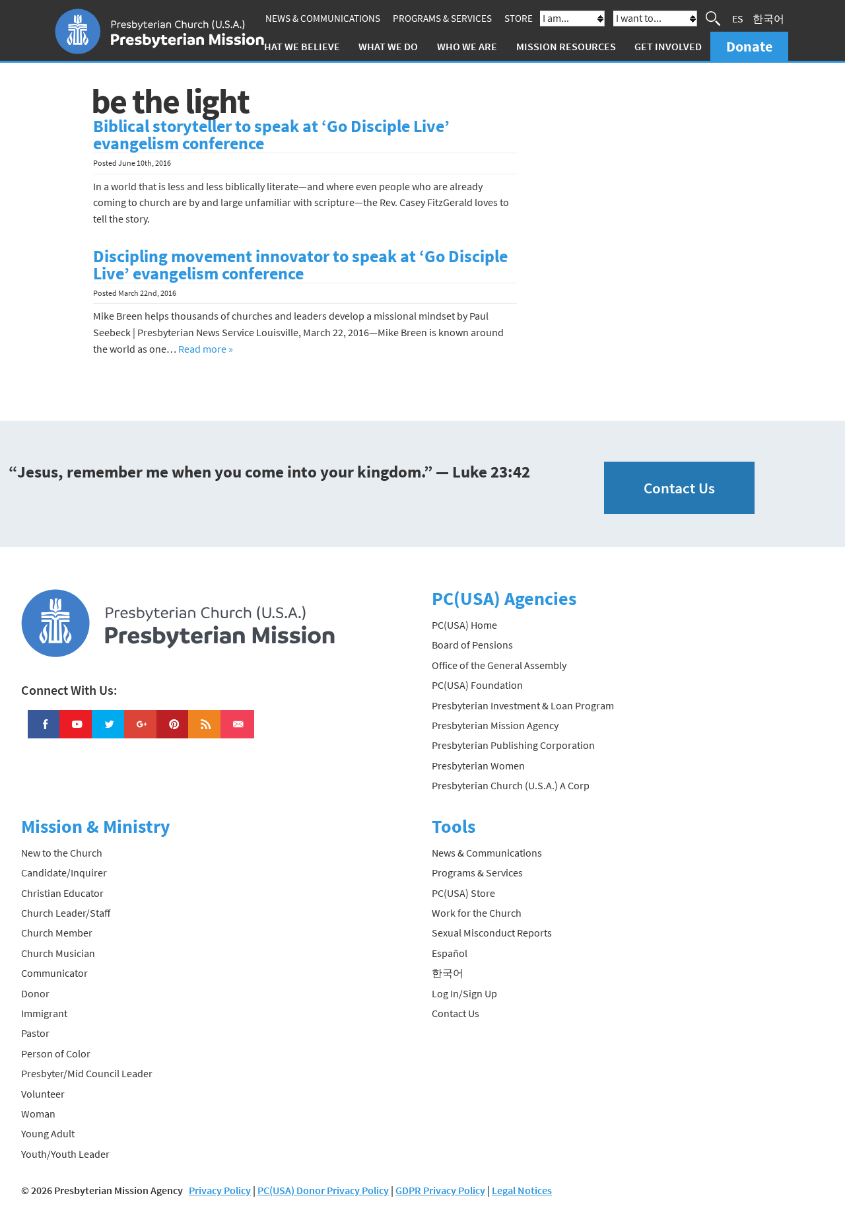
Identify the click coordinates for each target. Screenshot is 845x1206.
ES (737, 18)
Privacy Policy (220, 1190)
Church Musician (58, 953)
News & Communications (322, 18)
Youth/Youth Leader (65, 1153)
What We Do (388, 46)
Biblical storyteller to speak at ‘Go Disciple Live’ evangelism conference (271, 135)
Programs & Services (442, 18)
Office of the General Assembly (499, 665)
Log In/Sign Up (464, 993)
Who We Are (467, 46)
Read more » (205, 348)
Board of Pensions (472, 644)
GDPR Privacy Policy (440, 1190)
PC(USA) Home (464, 624)
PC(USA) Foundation (477, 685)
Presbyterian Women (478, 765)
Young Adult (48, 1133)
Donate (749, 46)
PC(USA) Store (463, 893)
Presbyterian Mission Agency (495, 725)
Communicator (54, 972)
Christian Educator (62, 893)
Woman (38, 1113)
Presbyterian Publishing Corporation (513, 745)
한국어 (768, 18)
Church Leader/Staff (65, 912)
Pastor (35, 1033)
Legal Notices (522, 1190)
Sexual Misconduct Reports (492, 932)
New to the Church (61, 852)
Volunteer (43, 1093)
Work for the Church (477, 912)
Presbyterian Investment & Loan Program (523, 705)
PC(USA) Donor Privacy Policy (323, 1190)
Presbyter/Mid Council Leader (86, 1073)
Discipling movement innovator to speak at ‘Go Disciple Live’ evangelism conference (300, 265)
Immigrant (44, 1013)
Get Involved (668, 46)
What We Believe (297, 46)
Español (449, 953)
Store (518, 18)
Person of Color (55, 1053)
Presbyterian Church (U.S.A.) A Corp (511, 785)
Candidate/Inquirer (64, 872)
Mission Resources (566, 46)
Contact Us (679, 487)
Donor (35, 993)
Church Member (56, 932)
